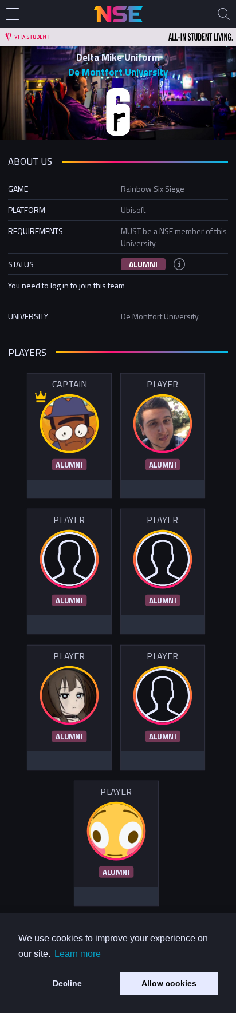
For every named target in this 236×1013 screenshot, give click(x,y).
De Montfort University (118, 72)
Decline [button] (67, 983)
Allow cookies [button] (168, 983)
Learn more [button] (77, 954)
